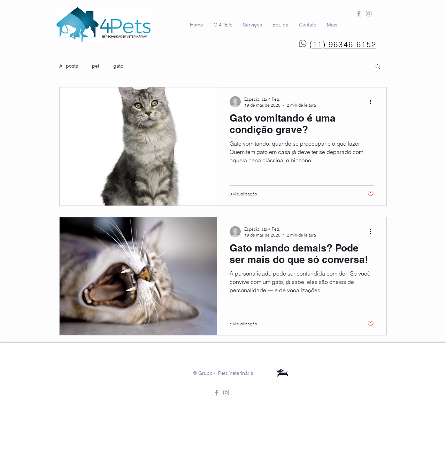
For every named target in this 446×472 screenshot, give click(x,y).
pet (95, 66)
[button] (378, 67)
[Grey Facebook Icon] (359, 13)
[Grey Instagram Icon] (368, 13)
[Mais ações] (373, 102)
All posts (68, 66)
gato (118, 66)
